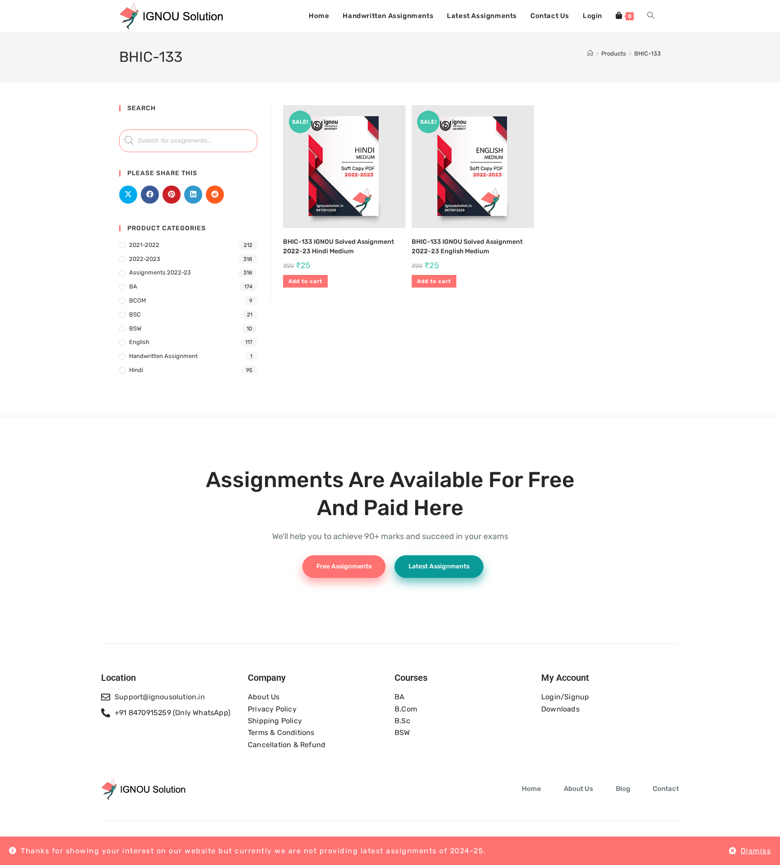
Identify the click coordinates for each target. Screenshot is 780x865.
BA (133, 286)
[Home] (590, 53)
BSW (135, 328)
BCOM (137, 300)
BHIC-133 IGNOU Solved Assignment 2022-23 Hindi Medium (338, 246)
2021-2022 (144, 245)
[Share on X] (128, 195)
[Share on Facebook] (150, 195)
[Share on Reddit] (215, 195)
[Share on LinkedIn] (193, 195)
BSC (135, 314)
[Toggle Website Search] (651, 16)
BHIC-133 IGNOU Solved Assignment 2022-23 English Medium (467, 246)
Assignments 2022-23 (160, 272)
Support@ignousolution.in (160, 697)
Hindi (136, 370)
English (139, 342)
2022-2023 (144, 259)
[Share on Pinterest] (171, 195)
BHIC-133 (647, 53)
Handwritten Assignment (163, 356)
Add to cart (305, 281)
